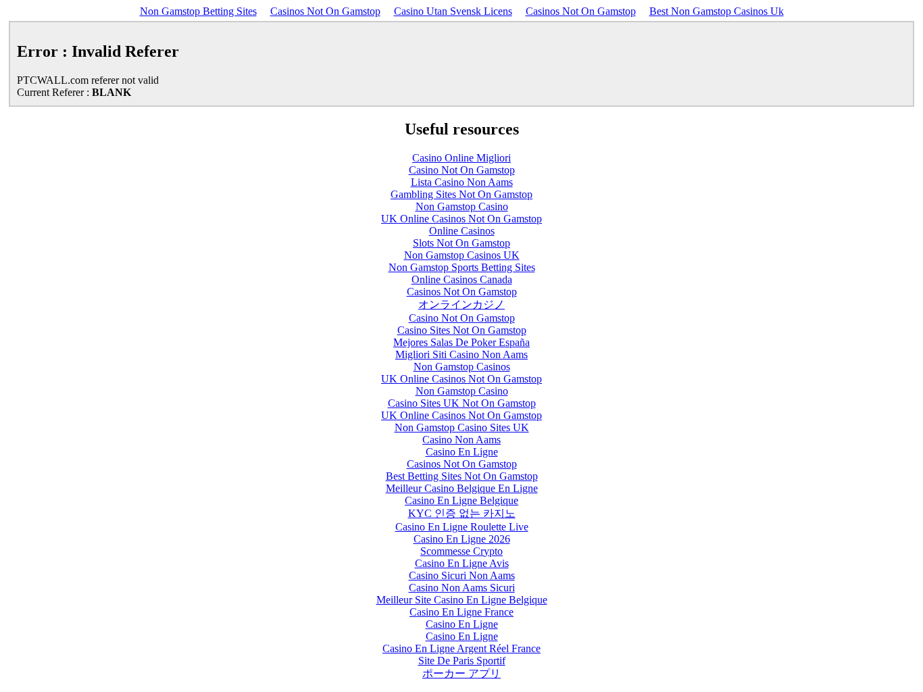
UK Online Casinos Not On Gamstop (461, 218)
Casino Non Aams (461, 439)
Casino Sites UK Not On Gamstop (462, 403)
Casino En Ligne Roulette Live (461, 527)
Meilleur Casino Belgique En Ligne (462, 488)
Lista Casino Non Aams (462, 182)
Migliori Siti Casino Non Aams (461, 354)
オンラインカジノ (461, 304)
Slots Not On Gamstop (461, 243)
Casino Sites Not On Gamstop (461, 330)
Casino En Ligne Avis (462, 563)
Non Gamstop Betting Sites (198, 11)
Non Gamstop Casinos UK (462, 255)
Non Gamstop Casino (462, 206)
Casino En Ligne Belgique (461, 500)
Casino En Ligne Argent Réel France (461, 648)
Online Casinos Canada (461, 279)
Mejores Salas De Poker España (461, 342)
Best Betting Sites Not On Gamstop (462, 476)
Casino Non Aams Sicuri (462, 587)
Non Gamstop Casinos (462, 366)
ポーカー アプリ (461, 673)
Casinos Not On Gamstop (325, 11)
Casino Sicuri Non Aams (462, 575)
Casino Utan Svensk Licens (453, 11)
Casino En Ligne (462, 452)
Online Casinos (462, 231)
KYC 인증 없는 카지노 (462, 513)
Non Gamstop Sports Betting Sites (462, 267)
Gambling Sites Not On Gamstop (461, 194)
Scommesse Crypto (461, 551)
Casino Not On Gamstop (462, 170)
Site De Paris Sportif (461, 660)
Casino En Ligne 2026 (462, 539)
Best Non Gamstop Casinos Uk (716, 11)
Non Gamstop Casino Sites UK (462, 427)
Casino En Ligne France (461, 612)
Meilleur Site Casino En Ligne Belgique (461, 600)
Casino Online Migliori (461, 158)
